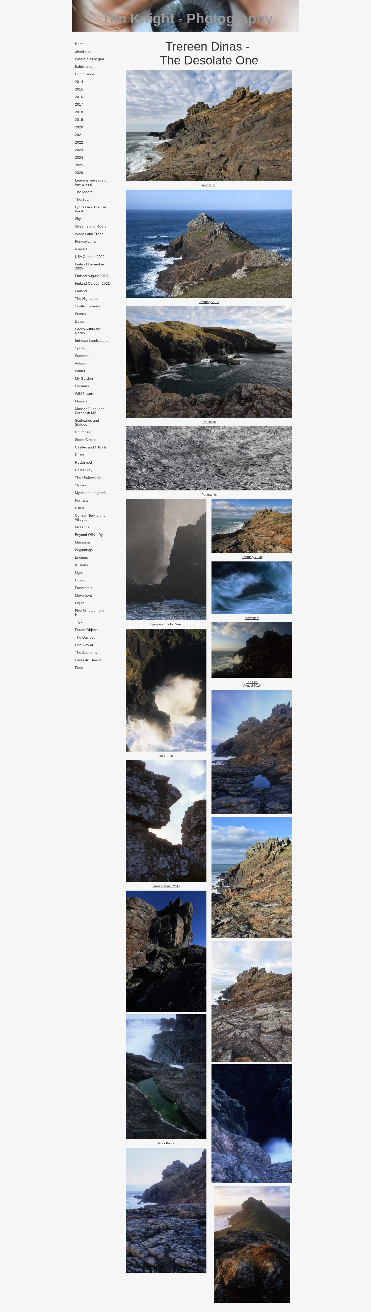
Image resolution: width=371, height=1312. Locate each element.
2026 (79, 173)
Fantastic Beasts (88, 660)
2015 (79, 89)
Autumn (81, 363)
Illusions (81, 565)
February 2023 (209, 302)
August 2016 (252, 685)
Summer (82, 356)
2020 (79, 127)
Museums (83, 542)
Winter (80, 371)
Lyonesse (209, 422)
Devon (80, 321)
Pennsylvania (85, 241)
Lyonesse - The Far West (90, 209)
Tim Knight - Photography (187, 18)
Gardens (82, 386)
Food (79, 668)
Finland (81, 291)
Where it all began (89, 59)
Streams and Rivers (91, 226)
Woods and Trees (89, 234)
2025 (79, 165)
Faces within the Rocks (88, 331)
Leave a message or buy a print (91, 182)
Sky (78, 219)
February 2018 (252, 557)
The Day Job (85, 637)
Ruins (79, 455)
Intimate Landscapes (91, 340)
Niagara (81, 249)
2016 (79, 97)
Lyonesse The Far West (166, 624)
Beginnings (84, 550)
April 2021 (209, 185)
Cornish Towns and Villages (90, 517)
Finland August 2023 (91, 276)
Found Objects (86, 630)
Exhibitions (83, 66)
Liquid (80, 603)
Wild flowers (84, 394)
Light (79, 573)
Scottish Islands (87, 306)
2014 (79, 82)
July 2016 (166, 756)
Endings (81, 557)
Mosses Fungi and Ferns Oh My (89, 411)
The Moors (83, 192)
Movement (83, 595)
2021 (79, 135)
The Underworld (88, 478)
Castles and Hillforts (91, 447)
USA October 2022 (90, 257)
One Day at (84, 645)
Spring (80, 348)
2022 (79, 142)
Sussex (81, 314)
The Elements (86, 652)
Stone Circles (85, 440)
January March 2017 (166, 886)
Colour (80, 580)
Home (80, 44)
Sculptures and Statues (87, 422)
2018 (79, 112)
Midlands (82, 527)
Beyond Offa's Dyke (91, 535)
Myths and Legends (91, 493)
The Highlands (86, 299)
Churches (82, 432)
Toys (78, 622)
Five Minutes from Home (89, 612)
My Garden (84, 378)
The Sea (82, 199)
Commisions (85, 74)
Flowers (81, 401)
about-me (82, 51)
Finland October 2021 (92, 283)
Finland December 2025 (89, 266)
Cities (79, 508)
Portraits (81, 500)
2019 (79, 120)
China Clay (83, 470)
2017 (79, 104)
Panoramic (83, 588)
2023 (79, 150)
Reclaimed (83, 462)
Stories (80, 485)
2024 (79, 157)
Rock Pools (166, 1143)
